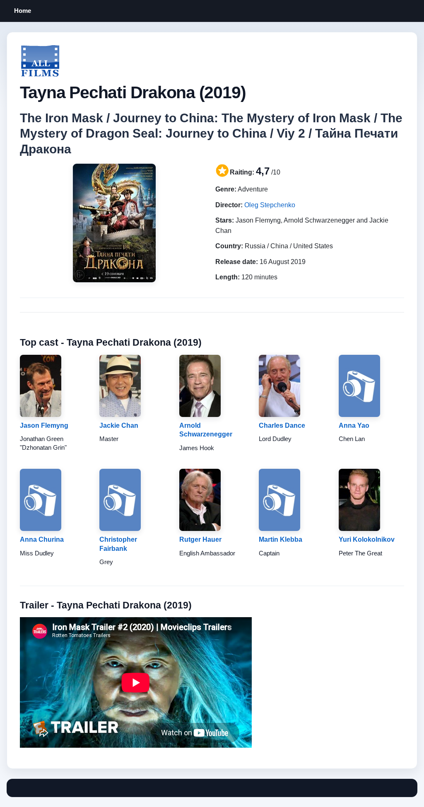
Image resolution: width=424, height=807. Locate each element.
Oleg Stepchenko (269, 204)
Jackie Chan (118, 425)
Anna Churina (42, 539)
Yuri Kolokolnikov (367, 539)
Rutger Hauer (200, 539)
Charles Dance (282, 425)
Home (22, 10)
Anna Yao (354, 425)
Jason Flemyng (44, 425)
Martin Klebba (280, 539)
